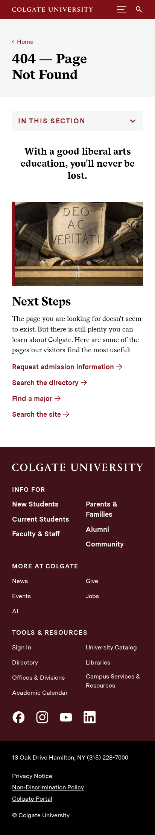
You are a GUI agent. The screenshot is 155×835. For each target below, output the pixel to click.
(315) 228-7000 (107, 757)
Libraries (98, 662)
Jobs (92, 596)
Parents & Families (101, 509)
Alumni (97, 529)
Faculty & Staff (36, 534)
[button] (121, 9)
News (20, 581)
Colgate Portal (32, 798)
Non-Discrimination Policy (48, 787)
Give (92, 581)
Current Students (40, 519)
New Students (35, 504)
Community (105, 544)
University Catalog (111, 647)
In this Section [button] (52, 121)
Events (21, 596)
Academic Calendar (40, 692)
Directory (25, 662)
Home (25, 41)
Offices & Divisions (38, 677)
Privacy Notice (32, 776)
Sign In (21, 647)
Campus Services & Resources (113, 681)
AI (15, 611)
